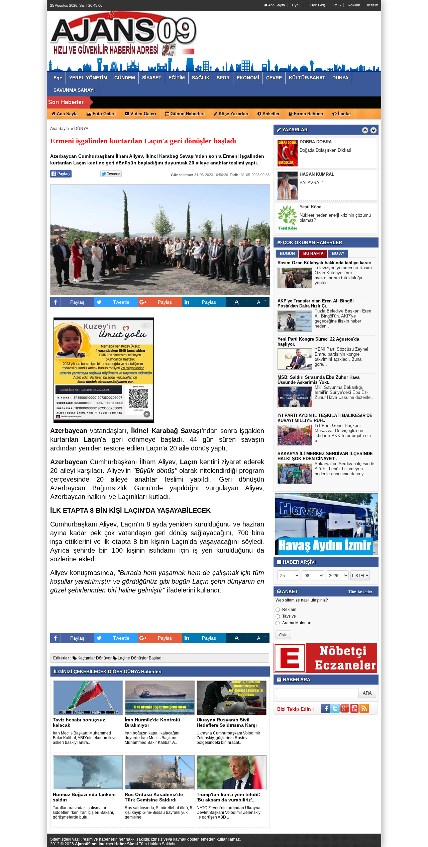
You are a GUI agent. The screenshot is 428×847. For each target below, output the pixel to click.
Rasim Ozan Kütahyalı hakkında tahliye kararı (324, 262)
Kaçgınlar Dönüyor (94, 658)
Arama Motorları (296, 623)
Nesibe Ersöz (313, 206)
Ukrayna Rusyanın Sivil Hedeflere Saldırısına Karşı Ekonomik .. (227, 725)
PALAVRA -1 (312, 150)
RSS (337, 5)
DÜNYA (81, 128)
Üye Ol (297, 5)
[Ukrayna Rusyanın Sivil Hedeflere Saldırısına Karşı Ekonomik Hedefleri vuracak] (233, 698)
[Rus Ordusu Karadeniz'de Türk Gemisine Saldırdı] (161, 772)
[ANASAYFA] (123, 34)
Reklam (354, 5)
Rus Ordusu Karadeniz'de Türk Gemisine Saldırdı (154, 797)
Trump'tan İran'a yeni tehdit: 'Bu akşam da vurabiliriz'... (228, 797)
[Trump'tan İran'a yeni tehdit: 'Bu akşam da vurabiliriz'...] (233, 772)
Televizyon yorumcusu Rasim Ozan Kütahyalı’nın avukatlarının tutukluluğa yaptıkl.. (343, 275)
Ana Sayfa (276, 5)
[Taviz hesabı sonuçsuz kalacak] (89, 698)
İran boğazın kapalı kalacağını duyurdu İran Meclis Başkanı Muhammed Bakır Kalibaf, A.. (152, 738)
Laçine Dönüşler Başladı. (140, 658)
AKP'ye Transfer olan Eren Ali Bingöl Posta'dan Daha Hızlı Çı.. (316, 303)
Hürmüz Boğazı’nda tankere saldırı (84, 797)
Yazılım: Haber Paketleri (341, 842)
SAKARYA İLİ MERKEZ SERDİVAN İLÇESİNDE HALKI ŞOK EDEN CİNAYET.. (325, 456)
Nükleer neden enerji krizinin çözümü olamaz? (335, 185)
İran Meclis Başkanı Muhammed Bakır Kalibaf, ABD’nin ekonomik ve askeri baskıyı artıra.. (85, 738)
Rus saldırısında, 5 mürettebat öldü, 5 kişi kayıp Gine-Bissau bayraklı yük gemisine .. (158, 812)
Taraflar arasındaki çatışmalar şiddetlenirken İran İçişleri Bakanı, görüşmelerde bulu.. (83, 812)
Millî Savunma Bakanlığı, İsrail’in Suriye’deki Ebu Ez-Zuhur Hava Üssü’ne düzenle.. (344, 392)
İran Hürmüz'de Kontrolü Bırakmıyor (152, 722)
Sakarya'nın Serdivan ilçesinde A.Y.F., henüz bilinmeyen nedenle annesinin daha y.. (344, 468)
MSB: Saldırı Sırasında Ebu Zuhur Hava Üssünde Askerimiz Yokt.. (318, 380)
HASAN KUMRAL (317, 141)
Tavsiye (289, 616)
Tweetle (121, 302)
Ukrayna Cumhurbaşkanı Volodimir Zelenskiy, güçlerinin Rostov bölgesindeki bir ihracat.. (228, 738)
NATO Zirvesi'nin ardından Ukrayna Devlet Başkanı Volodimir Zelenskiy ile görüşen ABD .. (228, 812)
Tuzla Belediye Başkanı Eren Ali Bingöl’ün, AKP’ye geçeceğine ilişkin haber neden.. (343, 318)
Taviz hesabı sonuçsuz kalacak (79, 722)
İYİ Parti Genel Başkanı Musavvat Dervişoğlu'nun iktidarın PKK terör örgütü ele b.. (343, 433)
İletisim (372, 5)
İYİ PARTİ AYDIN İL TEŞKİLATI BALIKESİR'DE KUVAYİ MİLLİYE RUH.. (325, 418)
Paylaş (77, 302)
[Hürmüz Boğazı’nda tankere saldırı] (89, 772)
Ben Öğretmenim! (317, 215)
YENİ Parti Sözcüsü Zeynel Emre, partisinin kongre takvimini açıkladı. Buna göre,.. (341, 357)
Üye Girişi (318, 5)
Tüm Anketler (360, 592)
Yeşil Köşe (310, 174)
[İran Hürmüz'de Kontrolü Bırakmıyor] (161, 698)
